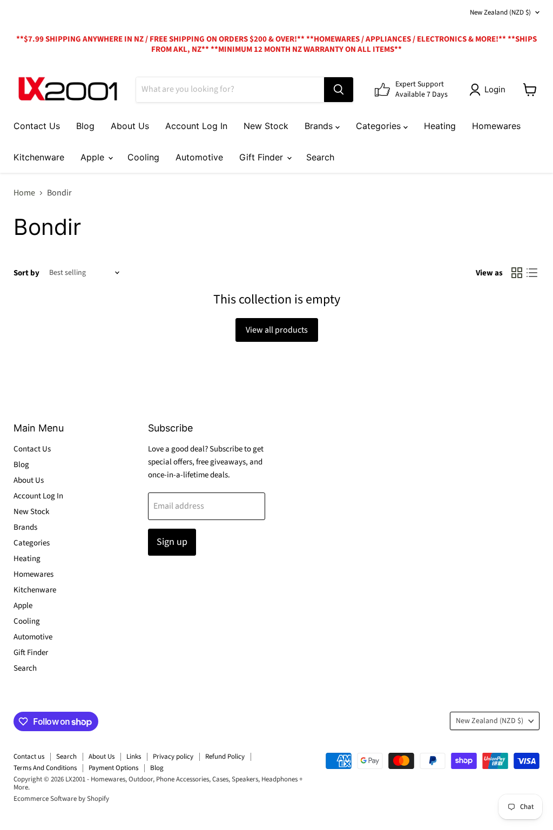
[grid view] (516, 272)
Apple (93, 157)
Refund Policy (225, 756)
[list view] (531, 272)
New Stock (266, 125)
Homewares (496, 125)
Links (133, 756)
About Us (130, 125)
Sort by (26, 273)
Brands (320, 125)
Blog (85, 125)
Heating (440, 125)
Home (24, 193)
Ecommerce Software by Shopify (61, 799)
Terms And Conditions (45, 768)
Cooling (143, 157)
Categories (379, 125)
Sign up (172, 542)
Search (320, 157)
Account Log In (196, 125)
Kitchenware (39, 157)
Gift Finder (262, 157)
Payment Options (113, 768)
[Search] (338, 89)
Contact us (29, 756)
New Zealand (500, 12)
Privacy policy (173, 756)
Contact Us (37, 125)
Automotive (199, 157)
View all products (277, 330)
